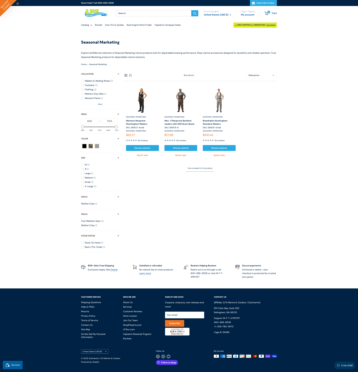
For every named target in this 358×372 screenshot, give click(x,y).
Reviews (127, 338)
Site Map (85, 329)
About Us (128, 302)
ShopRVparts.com (132, 325)
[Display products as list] (130, 75)
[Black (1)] (84, 146)
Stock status (88, 235)
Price (84, 114)
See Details (270, 25)
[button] (8, 8)
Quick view (142, 155)
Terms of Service (89, 320)
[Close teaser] (17, 3)
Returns (85, 311)
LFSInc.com (129, 329)
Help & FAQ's (87, 306)
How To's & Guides (114, 24)
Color (84, 138)
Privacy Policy (88, 315)
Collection (87, 74)
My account (247, 14)
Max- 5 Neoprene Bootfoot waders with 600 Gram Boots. (179, 122)
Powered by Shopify (90, 362)
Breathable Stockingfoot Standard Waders (215, 122)
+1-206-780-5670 (224, 326)
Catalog (85, 24)
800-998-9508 (222, 322)
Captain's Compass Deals (168, 24)
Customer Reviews (132, 311)
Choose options (142, 148)
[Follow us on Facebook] (158, 356)
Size (83, 158)
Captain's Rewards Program (137, 334)
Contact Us (87, 325)
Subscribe (174, 323)
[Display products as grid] (126, 75)
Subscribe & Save (265, 3)
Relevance (254, 75)
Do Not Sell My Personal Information (93, 336)
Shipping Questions (91, 302)
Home (83, 64)
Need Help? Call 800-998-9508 (97, 3)
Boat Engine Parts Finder (139, 24)
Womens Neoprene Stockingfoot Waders (136, 122)
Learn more (145, 273)
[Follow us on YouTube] (168, 356)
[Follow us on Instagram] (163, 356)
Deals (84, 197)
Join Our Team (130, 320)
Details (114, 269)
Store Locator (130, 315)
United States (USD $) (92, 351)
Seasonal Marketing (136, 117)
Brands (98, 24)
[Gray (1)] (97, 146)
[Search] (194, 13)
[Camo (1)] (90, 146)
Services (127, 306)
